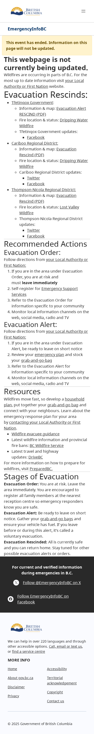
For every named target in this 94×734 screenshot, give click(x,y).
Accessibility (57, 669)
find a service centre (28, 651)
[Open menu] (83, 11)
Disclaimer (16, 687)
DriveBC (35, 457)
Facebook (36, 137)
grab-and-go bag (62, 405)
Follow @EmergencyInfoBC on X (52, 582)
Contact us (55, 701)
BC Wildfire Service (47, 445)
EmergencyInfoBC (27, 29)
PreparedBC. (41, 468)
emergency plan (49, 354)
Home (12, 669)
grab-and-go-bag (36, 360)
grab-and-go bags (56, 518)
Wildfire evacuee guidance (36, 434)
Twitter (33, 178)
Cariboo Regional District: (35, 143)
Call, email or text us (65, 646)
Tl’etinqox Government (32, 102)
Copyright (55, 692)
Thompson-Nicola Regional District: (44, 189)
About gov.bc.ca (20, 677)
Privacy (13, 696)
